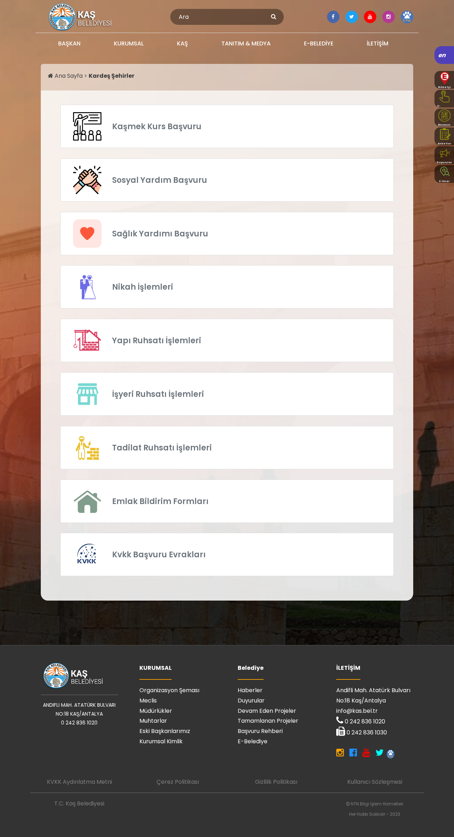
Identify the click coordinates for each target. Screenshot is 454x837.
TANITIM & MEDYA (246, 43)
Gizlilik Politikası (276, 782)
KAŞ (182, 43)
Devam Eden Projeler (267, 711)
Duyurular (251, 700)
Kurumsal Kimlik (161, 741)
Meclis (148, 700)
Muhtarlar (153, 721)
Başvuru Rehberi (260, 731)
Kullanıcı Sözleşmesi (374, 782)
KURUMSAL (129, 43)
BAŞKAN (69, 43)
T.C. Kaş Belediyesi (79, 803)
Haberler (250, 690)
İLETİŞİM (377, 43)
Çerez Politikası (177, 782)
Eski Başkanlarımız (164, 731)
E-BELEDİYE (318, 43)
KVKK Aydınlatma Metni (79, 782)
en (442, 55)
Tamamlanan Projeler (268, 721)
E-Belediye (252, 741)
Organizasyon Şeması (169, 690)
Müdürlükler (155, 711)
